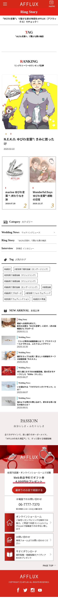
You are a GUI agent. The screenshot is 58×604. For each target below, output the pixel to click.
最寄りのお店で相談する (29, 490)
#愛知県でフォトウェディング (38, 293)
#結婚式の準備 (39, 299)
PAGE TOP (48, 565)
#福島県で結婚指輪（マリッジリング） (20, 281)
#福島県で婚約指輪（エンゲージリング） (21, 287)
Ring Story (24, 240)
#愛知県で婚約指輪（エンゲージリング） (32, 269)
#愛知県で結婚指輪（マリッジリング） (20, 275)
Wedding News (21, 232)
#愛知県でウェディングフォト (16, 299)
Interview (18, 248)
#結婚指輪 (46, 287)
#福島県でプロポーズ (13, 293)
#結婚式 (7, 269)
